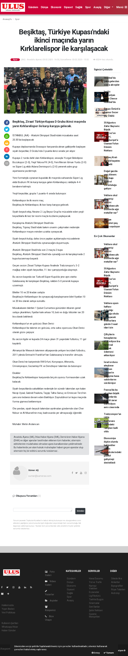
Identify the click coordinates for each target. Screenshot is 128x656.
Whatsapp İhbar (10, 626)
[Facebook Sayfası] (3, 587)
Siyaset (68, 7)
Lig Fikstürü (94, 595)
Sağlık (78, 7)
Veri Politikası (8, 612)
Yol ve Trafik (95, 582)
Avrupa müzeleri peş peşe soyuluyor (112, 223)
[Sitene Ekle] (9, 593)
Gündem (33, 7)
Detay (97, 653)
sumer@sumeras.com (39, 476)
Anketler (115, 582)
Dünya (44, 7)
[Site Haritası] (3, 593)
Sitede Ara (116, 578)
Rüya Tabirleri (118, 589)
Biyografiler (117, 585)
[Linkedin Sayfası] (26, 587)
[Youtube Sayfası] (20, 587)
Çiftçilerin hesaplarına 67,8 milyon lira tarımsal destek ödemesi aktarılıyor (112, 345)
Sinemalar (94, 603)
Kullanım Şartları (10, 623)
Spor (88, 7)
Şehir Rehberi (96, 610)
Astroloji (115, 593)
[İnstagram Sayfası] (14, 587)
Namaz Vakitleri (93, 587)
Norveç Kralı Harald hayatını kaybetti (112, 161)
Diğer (107, 7)
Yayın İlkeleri (8, 609)
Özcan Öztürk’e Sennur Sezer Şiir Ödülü (112, 112)
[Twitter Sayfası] (8, 587)
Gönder (80, 511)
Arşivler (53, 600)
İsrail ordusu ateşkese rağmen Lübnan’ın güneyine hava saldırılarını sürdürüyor (111, 372)
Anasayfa (7, 19)
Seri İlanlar (94, 606)
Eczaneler (94, 592)
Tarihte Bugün (96, 599)
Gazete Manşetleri (94, 615)
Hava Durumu (96, 578)
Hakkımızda (8, 605)
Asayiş (97, 7)
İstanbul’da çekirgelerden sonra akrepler (112, 81)
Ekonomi (56, 7)
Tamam (110, 653)
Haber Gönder (9, 630)
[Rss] (32, 587)
